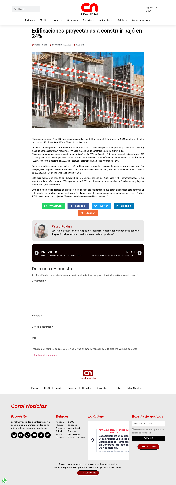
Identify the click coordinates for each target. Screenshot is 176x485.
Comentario (39, 281)
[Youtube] (34, 435)
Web (34, 338)
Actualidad (104, 20)
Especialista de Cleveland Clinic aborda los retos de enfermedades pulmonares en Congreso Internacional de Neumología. (115, 441)
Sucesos (71, 20)
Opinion (121, 20)
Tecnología (74, 434)
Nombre (37, 315)
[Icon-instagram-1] (14, 435)
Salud (118, 388)
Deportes (87, 20)
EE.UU (47, 388)
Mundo (56, 20)
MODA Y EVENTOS (114, 431)
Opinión (60, 437)
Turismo (72, 431)
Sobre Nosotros (140, 20)
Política (60, 422)
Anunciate (59, 467)
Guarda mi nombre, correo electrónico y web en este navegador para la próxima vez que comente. (86, 349)
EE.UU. (43, 20)
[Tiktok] (27, 435)
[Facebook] (21, 435)
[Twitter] (41, 435)
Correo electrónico (42, 327)
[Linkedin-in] (48, 435)
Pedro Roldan (107, 451)
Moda (59, 434)
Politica (29, 20)
